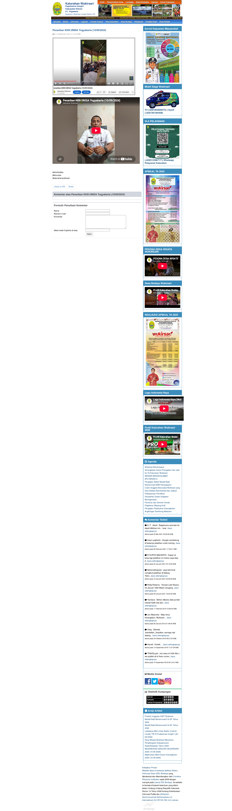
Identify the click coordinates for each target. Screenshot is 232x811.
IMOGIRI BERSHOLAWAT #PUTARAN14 (156, 477)
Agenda (154, 2)
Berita (65, 21)
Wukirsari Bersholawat (154, 467)
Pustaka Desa (151, 21)
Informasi (75, 21)
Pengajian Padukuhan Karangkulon (160, 508)
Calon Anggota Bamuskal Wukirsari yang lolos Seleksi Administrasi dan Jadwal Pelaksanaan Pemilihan (162, 490)
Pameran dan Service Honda (157, 502)
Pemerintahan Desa (115, 2)
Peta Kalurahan (112, 21)
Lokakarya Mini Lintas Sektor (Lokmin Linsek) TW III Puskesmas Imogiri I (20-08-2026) (162, 733)
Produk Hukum (96, 21)
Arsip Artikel (154, 710)
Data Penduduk (142, 2)
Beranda (57, 21)
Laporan (84, 21)
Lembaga (129, 2)
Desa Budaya (126, 21)
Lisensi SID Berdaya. (163, 782)
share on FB (59, 186)
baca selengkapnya (155, 560)
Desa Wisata (165, 21)
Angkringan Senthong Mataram (158, 511)
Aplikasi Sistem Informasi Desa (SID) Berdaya (160, 772)
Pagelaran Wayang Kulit (155, 505)
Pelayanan (139, 21)
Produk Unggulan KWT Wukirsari (159, 716)
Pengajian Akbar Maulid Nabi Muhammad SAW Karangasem (158, 483)
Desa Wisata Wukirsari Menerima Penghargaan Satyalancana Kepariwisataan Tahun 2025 (159, 742)
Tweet (70, 186)
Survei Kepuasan (167, 2)
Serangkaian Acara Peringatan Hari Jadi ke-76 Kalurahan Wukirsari (162, 471)
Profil (102, 2)
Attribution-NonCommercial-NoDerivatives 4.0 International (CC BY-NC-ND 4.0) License (160, 797)
